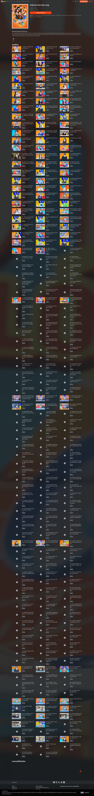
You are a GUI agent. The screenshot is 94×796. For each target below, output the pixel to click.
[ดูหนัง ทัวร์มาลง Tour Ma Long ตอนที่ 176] (40, 511)
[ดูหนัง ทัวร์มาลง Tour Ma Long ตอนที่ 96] (64, 292)
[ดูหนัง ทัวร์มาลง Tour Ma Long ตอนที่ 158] (40, 463)
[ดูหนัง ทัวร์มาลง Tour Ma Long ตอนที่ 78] (64, 242)
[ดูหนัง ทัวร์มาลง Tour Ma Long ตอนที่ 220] (16, 630)
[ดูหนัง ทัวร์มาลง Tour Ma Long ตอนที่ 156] (64, 455)
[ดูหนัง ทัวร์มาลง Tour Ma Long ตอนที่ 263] (40, 739)
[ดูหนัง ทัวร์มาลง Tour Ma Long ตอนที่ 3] (64, 49)
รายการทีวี (36, 10)
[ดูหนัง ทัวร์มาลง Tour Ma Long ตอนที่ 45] (64, 156)
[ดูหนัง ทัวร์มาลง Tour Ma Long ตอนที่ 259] (16, 731)
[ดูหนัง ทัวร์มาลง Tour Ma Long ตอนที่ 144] (64, 422)
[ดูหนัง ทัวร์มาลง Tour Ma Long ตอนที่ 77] (40, 242)
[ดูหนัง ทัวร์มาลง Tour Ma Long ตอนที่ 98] (40, 300)
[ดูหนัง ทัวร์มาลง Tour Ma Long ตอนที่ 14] (40, 78)
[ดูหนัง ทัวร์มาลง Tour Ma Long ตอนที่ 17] (40, 86)
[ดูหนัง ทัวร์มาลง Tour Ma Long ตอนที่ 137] (40, 406)
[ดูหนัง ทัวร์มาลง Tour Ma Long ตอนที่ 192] (64, 551)
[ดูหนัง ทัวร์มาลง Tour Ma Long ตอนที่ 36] (64, 133)
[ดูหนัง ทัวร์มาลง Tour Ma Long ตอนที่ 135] (64, 398)
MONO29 (39, 16)
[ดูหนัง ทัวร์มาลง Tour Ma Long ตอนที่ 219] (64, 623)
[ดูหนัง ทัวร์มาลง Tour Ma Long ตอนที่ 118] (16, 358)
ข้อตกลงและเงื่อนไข (39, 786)
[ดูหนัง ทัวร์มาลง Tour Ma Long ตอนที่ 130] (16, 390)
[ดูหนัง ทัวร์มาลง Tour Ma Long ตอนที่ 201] (64, 574)
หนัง (11, 1)
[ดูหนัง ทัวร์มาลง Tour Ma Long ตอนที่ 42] (64, 147)
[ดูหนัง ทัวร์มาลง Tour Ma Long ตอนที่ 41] (40, 147)
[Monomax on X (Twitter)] (59, 782)
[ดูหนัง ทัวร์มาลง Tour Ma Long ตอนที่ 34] (16, 133)
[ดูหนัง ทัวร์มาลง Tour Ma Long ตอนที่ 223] (16, 637)
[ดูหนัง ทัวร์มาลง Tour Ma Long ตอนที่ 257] (40, 724)
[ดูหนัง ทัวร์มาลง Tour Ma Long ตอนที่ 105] (64, 316)
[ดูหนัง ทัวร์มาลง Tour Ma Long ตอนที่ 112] (16, 341)
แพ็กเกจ (27, 1)
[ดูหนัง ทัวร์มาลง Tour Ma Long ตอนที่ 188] (40, 543)
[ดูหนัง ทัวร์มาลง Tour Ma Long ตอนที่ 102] (64, 308)
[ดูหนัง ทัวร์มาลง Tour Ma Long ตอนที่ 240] (64, 677)
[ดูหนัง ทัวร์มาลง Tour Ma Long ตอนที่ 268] (16, 754)
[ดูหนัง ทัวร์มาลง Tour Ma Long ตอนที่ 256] (16, 724)
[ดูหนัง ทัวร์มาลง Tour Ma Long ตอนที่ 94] (16, 292)
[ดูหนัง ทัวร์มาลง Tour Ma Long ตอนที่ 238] (16, 677)
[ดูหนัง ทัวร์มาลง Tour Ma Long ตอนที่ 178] (16, 518)
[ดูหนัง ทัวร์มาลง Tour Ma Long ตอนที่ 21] (64, 93)
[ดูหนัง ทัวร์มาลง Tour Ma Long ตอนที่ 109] (16, 333)
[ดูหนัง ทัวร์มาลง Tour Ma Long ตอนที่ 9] (64, 64)
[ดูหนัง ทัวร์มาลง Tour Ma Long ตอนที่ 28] (16, 116)
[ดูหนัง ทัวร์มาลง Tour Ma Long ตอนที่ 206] (40, 590)
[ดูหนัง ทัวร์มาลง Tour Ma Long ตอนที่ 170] (40, 495)
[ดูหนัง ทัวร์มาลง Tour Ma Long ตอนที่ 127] (16, 382)
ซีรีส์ (8, 1)
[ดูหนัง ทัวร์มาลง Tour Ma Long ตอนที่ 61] (16, 203)
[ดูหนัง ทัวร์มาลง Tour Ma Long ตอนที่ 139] (16, 413)
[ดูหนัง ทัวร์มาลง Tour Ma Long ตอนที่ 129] (64, 382)
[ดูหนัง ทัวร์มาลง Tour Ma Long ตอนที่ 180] (64, 518)
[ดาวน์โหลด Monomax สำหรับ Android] (70, 789)
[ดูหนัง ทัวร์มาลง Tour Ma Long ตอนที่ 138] (64, 406)
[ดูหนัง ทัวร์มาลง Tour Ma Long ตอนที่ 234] (64, 661)
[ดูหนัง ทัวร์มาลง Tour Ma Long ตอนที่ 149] (40, 438)
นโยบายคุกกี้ (38, 789)
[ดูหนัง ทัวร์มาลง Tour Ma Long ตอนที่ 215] (40, 614)
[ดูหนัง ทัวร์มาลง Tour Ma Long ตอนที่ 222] (64, 630)
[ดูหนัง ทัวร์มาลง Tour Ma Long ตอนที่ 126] (64, 374)
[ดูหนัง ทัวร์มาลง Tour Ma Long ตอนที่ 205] (16, 590)
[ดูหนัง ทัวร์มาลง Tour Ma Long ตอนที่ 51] (64, 172)
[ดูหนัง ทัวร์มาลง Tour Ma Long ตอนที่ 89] (40, 275)
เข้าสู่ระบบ (91, 1)
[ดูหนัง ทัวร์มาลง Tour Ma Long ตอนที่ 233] (40, 661)
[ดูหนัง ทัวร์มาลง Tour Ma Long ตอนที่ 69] (64, 219)
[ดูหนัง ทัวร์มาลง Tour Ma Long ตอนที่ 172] (16, 502)
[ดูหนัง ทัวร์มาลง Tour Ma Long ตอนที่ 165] (64, 479)
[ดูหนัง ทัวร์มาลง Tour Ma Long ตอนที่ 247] (16, 701)
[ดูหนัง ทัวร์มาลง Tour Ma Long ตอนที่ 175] (16, 511)
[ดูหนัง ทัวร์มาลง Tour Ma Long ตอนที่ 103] (16, 316)
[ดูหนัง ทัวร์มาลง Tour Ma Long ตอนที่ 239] (40, 677)
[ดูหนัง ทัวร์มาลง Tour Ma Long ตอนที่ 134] (40, 398)
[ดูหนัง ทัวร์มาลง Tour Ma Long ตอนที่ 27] (64, 108)
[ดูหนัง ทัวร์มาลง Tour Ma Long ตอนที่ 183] (64, 526)
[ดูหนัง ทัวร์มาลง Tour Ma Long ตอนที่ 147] (64, 430)
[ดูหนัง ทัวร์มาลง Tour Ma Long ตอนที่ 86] (40, 267)
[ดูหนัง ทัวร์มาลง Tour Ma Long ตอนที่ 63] (64, 203)
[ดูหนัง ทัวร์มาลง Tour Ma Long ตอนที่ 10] (16, 71)
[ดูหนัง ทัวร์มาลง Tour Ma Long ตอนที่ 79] (16, 250)
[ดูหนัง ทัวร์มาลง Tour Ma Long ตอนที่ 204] (64, 581)
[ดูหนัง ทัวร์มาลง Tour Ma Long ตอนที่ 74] (40, 235)
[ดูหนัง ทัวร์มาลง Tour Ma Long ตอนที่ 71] (40, 226)
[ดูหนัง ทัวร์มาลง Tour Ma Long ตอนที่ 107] (40, 325)
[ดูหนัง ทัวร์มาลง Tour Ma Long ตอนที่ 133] (16, 398)
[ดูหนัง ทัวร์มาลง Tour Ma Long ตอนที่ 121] (16, 366)
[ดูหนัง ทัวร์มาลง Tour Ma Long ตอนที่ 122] (40, 366)
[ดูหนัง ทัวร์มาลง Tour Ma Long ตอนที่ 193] (16, 558)
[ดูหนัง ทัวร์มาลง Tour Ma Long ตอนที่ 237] (64, 669)
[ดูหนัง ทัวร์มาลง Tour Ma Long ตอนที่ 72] (64, 226)
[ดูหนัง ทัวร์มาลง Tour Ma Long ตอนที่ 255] (64, 716)
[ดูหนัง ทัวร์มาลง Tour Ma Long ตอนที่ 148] (16, 438)
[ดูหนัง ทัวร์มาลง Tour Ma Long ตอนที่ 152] (40, 446)
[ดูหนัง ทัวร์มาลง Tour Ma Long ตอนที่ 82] (16, 259)
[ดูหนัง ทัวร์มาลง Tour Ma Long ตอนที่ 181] (16, 526)
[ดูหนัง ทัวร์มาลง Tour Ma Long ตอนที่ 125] (40, 374)
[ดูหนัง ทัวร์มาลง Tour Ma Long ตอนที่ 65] (40, 211)
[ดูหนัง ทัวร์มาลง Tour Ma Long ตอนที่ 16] (16, 86)
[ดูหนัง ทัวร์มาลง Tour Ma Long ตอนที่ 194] (40, 558)
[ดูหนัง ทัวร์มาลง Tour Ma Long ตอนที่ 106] (16, 325)
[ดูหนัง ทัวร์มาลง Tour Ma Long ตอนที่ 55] (16, 188)
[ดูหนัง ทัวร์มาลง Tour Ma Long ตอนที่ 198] (64, 566)
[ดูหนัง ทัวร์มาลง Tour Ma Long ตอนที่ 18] (64, 86)
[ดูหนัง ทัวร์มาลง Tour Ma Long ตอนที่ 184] (16, 535)
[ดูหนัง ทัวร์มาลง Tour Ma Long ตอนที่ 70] (16, 226)
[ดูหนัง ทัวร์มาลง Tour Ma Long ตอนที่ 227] (40, 645)
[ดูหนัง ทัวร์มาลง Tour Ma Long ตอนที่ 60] (64, 195)
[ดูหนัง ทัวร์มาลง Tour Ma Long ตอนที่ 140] (40, 413)
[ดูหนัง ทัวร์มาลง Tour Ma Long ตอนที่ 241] (16, 684)
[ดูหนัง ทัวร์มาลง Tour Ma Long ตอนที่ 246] (64, 693)
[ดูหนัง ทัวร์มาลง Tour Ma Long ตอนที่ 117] (64, 349)
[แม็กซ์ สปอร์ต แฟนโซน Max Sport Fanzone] (71, 771)
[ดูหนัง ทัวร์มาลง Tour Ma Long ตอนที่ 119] (40, 358)
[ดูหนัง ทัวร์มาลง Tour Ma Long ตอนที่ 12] (64, 71)
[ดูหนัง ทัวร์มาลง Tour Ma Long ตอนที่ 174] (64, 502)
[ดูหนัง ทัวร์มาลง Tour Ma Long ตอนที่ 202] (16, 581)
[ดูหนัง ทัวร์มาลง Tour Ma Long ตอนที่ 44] (40, 156)
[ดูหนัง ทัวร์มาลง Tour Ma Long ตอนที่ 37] (16, 140)
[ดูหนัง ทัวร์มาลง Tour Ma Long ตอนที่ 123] (64, 366)
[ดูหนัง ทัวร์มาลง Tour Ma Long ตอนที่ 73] (16, 235)
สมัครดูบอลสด (14, 789)
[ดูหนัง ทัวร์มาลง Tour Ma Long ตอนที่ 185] (40, 535)
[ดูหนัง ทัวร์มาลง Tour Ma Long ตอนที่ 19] (16, 93)
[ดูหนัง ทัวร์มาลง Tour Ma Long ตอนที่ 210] (64, 598)
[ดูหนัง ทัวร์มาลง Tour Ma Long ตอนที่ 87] (64, 267)
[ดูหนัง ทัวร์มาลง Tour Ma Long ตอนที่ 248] (40, 701)
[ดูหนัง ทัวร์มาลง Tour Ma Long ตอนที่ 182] (40, 526)
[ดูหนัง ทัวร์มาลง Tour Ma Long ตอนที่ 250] (16, 708)
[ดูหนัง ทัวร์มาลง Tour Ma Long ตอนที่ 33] (64, 124)
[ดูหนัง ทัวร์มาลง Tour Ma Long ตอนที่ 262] (16, 739)
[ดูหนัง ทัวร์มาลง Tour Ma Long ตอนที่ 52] (16, 180)
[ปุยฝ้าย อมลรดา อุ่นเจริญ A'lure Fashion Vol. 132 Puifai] (60, 771)
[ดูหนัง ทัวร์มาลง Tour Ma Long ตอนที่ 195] (64, 558)
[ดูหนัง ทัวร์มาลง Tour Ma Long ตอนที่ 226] (16, 645)
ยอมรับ (82, 792)
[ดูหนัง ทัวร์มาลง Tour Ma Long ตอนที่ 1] (16, 49)
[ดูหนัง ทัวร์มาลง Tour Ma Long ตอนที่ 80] (40, 250)
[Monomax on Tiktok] (61, 782)
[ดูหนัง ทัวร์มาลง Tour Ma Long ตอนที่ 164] (40, 479)
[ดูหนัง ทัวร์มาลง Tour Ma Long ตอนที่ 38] (40, 140)
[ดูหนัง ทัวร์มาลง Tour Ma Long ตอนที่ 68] (40, 219)
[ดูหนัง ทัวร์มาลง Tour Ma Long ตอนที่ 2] (40, 49)
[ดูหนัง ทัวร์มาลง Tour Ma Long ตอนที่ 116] (40, 349)
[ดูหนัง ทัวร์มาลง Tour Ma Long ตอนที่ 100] (16, 308)
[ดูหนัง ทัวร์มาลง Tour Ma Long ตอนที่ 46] (16, 164)
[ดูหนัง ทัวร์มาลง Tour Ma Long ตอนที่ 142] (16, 422)
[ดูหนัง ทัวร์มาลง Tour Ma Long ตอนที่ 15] (64, 78)
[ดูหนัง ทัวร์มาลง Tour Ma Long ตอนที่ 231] (64, 653)
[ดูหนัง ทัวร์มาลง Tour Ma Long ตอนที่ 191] (40, 551)
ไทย (77, 1)
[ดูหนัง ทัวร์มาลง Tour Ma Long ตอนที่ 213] (64, 606)
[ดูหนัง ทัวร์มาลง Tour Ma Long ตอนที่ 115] (16, 349)
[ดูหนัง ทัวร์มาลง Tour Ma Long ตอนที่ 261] (64, 731)
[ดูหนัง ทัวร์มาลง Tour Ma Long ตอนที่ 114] (64, 341)
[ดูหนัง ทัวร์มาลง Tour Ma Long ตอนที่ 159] (64, 463)
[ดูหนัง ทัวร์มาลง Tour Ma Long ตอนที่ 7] (16, 64)
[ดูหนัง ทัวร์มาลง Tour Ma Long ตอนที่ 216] (64, 614)
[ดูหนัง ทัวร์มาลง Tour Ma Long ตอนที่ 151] (16, 446)
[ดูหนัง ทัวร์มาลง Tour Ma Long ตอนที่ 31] (16, 124)
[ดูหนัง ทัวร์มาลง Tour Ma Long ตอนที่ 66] (64, 211)
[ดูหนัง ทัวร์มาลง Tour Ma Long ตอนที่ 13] (16, 78)
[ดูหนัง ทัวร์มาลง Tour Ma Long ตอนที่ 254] (40, 716)
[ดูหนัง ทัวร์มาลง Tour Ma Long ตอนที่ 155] (40, 455)
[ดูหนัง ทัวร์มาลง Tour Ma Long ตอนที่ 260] (40, 731)
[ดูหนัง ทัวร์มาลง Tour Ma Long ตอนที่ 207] (64, 590)
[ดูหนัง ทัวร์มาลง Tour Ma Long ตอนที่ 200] (40, 574)
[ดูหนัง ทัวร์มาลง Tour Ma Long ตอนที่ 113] (40, 341)
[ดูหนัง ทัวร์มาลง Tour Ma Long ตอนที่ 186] (64, 535)
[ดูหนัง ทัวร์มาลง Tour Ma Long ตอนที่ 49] (16, 172)
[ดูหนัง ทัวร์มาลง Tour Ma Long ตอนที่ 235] (16, 669)
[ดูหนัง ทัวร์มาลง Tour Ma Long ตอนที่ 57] (64, 188)
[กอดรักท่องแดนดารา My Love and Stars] (28, 771)
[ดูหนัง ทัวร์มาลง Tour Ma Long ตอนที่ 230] (40, 653)
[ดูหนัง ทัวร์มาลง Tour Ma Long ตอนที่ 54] (64, 180)
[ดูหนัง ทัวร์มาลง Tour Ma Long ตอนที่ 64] (16, 211)
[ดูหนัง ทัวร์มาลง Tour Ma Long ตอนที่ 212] (40, 606)
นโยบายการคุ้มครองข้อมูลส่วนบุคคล (42, 787)
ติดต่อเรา (13, 786)
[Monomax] (3, 1)
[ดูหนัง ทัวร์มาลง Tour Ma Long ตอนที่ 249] (64, 701)
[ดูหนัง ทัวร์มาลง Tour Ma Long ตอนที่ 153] (64, 446)
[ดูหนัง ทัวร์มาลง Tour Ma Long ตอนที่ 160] (16, 471)
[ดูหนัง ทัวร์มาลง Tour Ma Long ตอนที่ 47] (40, 164)
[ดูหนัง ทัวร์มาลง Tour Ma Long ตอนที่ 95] (40, 292)
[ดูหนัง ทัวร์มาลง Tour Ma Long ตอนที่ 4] (16, 56)
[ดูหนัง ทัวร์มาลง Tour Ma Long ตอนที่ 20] (40, 93)
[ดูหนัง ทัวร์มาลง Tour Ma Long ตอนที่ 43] (16, 156)
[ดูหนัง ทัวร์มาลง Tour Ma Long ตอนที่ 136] (16, 406)
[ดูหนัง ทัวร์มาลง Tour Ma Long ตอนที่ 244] (16, 693)
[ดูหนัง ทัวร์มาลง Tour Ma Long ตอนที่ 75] (64, 235)
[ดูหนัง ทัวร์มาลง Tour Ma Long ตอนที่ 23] (40, 101)
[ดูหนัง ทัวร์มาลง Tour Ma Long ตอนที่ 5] (40, 56)
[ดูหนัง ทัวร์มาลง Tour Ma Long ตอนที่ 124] (16, 374)
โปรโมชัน (23, 1)
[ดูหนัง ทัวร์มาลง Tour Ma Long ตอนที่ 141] (64, 413)
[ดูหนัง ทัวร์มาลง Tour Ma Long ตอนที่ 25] (16, 108)
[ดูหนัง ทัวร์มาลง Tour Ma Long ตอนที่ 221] (40, 630)
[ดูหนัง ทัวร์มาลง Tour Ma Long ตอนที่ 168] (64, 487)
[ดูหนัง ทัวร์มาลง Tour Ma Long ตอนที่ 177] (64, 511)
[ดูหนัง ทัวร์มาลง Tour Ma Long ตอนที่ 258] (64, 724)
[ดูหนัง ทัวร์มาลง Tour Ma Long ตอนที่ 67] (16, 219)
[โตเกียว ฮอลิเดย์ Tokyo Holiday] (39, 771)
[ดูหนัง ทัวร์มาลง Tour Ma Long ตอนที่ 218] (40, 623)
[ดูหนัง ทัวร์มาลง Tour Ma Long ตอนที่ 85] (16, 267)
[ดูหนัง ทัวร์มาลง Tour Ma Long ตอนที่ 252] (64, 708)
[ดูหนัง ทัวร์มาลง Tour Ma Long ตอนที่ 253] (16, 716)
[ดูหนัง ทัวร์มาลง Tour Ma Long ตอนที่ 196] (16, 566)
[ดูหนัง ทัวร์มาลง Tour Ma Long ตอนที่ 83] (40, 259)
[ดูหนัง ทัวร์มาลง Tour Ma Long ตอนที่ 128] (40, 382)
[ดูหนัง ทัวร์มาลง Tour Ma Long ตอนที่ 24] (64, 101)
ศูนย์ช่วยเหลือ (14, 787)
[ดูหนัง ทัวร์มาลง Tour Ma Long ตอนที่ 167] (40, 487)
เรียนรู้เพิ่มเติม (87, 792)
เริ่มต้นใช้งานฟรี (83, 1)
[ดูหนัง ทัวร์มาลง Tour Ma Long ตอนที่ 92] (40, 283)
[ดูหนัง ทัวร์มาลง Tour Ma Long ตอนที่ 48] (64, 164)
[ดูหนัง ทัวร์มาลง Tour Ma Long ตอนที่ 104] (40, 316)
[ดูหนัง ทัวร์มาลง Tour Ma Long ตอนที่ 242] (40, 684)
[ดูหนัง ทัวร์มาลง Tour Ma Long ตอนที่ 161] (40, 471)
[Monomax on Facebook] (54, 782)
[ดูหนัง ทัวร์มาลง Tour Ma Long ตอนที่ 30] (64, 116)
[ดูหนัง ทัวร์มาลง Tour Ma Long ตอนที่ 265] (16, 746)
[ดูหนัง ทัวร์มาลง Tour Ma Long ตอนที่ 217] (16, 623)
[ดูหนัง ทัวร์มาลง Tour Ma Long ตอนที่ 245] (40, 693)
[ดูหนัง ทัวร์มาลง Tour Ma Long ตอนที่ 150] (64, 438)
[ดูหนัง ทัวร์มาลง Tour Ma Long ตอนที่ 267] (64, 746)
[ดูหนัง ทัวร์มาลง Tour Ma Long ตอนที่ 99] (64, 300)
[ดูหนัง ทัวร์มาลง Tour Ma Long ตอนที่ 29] (40, 116)
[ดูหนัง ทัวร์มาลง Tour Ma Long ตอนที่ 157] (16, 463)
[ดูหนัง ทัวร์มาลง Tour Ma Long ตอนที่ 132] (64, 390)
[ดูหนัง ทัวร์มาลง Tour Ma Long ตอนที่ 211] (16, 606)
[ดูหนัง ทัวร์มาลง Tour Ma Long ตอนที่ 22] (16, 101)
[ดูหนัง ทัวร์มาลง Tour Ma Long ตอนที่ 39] (64, 140)
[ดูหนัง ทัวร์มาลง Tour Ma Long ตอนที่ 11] (40, 71)
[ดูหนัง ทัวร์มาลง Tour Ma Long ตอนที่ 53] (40, 180)
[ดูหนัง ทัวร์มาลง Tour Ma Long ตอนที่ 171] (64, 495)
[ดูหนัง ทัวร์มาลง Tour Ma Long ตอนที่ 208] (16, 598)
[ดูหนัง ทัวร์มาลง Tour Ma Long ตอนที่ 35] (40, 133)
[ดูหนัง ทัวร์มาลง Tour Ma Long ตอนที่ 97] (16, 300)
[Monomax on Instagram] (56, 782)
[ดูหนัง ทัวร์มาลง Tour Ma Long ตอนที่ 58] (16, 195)
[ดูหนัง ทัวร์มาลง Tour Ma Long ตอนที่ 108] (64, 325)
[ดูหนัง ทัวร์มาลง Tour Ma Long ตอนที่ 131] (40, 390)
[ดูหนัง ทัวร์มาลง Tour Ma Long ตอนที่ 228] (64, 645)
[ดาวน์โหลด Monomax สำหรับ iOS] (63, 789)
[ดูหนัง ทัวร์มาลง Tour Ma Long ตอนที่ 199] (16, 574)
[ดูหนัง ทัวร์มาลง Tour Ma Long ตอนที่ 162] (64, 471)
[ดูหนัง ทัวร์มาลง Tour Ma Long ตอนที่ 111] (64, 333)
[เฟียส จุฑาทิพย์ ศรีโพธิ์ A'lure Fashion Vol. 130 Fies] (50, 771)
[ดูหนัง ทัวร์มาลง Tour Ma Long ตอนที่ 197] (40, 566)
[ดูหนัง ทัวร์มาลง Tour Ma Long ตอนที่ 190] (16, 551)
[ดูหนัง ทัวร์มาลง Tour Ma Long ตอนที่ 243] (64, 684)
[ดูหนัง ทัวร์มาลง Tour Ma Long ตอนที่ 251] (40, 708)
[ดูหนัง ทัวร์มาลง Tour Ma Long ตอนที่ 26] (40, 108)
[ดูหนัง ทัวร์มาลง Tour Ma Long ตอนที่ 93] (64, 283)
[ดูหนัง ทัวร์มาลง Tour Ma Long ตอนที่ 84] (64, 259)
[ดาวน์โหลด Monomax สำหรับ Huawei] (78, 789)
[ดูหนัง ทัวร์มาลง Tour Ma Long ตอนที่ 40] (16, 147)
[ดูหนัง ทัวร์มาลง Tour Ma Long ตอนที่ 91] (16, 283)
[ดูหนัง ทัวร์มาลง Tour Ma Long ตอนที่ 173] (40, 502)
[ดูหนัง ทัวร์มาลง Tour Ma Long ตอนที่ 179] (40, 518)
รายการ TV (35, 16)
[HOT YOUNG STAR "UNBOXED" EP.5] (17, 771)
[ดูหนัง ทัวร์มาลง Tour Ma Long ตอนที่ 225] (64, 637)
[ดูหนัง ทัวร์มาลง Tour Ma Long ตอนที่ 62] (40, 203)
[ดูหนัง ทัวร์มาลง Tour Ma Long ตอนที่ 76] (16, 242)
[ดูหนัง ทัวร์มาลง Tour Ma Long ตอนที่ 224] (40, 637)
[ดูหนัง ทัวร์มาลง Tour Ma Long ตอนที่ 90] (64, 275)
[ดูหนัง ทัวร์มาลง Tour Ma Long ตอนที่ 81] (64, 250)
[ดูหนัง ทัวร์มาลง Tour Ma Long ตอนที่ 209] (40, 598)
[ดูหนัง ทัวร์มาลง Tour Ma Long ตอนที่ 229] (16, 653)
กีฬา (15, 1)
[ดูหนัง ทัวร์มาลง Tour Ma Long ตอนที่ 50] (40, 172)
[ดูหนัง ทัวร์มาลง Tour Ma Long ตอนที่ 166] (16, 487)
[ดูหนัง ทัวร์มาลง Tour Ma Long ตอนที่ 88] (16, 275)
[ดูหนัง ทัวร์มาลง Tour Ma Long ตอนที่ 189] (64, 543)
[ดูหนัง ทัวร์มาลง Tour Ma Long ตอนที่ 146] (40, 430)
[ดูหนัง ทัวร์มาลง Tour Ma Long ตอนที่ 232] (16, 661)
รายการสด (18, 1)
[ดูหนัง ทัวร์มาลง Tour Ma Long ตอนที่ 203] (40, 581)
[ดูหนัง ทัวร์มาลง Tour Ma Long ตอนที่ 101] (40, 308)
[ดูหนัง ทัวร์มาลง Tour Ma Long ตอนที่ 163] (16, 479)
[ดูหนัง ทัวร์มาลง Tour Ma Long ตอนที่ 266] (40, 746)
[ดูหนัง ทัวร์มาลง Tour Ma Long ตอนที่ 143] (40, 422)
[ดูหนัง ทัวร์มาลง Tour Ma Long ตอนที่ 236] (40, 669)
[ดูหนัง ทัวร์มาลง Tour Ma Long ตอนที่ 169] (16, 495)
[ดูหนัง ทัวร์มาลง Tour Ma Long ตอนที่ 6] (64, 56)
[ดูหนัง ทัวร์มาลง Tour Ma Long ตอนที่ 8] (40, 64)
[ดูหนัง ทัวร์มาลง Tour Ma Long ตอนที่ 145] (16, 430)
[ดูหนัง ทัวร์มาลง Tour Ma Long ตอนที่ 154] (16, 455)
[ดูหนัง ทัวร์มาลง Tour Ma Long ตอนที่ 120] (64, 358)
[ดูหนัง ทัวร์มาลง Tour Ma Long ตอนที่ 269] (40, 754)
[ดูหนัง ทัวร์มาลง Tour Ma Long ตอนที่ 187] (16, 543)
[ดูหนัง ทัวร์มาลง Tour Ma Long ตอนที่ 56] (40, 188)
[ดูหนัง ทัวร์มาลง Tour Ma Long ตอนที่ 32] (40, 124)
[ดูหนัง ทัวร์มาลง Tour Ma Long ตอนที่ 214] (16, 614)
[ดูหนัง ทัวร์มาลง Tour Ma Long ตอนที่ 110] (40, 333)
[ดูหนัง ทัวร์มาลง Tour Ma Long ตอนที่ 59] (40, 195)
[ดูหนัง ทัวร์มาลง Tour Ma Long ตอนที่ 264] (64, 739)
